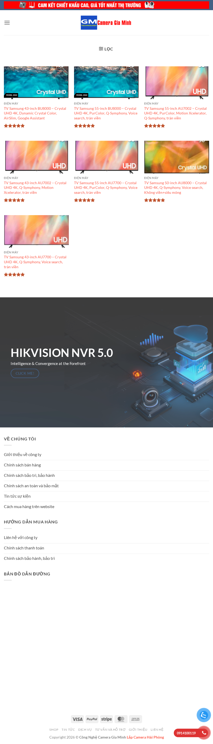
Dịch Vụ (85, 730)
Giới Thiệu (138, 730)
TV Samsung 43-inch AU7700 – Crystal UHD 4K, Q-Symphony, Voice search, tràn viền (35, 262)
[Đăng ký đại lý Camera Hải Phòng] (106, 5)
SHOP (53, 730)
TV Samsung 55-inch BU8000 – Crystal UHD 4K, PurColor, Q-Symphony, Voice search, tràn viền (105, 113)
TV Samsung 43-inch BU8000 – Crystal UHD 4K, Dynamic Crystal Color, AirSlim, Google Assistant (35, 113)
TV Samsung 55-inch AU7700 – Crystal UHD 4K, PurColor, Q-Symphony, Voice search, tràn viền (105, 188)
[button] (7, 22)
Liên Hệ (157, 730)
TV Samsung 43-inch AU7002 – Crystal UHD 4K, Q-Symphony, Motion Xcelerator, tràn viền (35, 188)
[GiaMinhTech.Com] (106, 23)
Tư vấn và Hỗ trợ (110, 730)
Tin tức (68, 730)
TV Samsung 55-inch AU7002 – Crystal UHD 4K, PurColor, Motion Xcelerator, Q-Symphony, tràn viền (175, 113)
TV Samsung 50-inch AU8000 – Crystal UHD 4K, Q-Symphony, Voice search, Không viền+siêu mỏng (175, 188)
